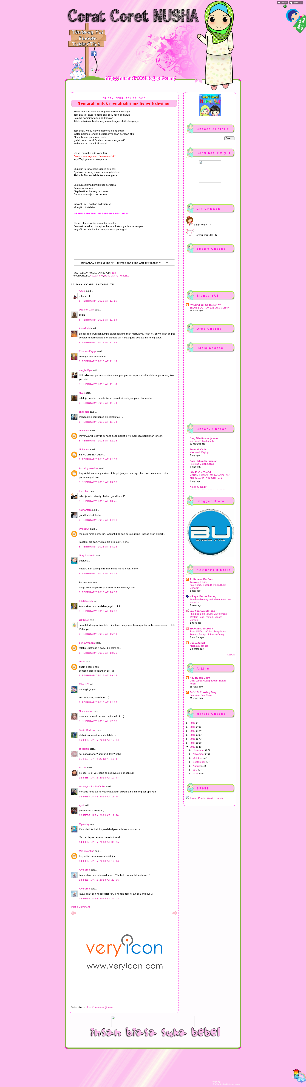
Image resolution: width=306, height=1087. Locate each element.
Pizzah (82, 767)
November (199, 753)
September (199, 761)
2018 (193, 727)
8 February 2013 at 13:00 (98, 482)
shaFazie (84, 411)
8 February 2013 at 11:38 (98, 342)
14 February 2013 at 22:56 (99, 879)
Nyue (82, 392)
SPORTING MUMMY (201, 628)
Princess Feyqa (87, 351)
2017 (193, 730)
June (196, 773)
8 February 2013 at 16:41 (98, 633)
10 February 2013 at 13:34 (99, 739)
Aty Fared (84, 869)
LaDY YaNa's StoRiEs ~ (203, 610)
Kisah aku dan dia (199, 645)
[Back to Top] (299, 1076)
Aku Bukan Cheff (200, 677)
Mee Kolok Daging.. (200, 452)
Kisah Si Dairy (198, 486)
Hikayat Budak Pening (203, 596)
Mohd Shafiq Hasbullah (117, 276)
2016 (193, 735)
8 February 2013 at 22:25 (98, 702)
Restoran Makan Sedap (202, 464)
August (197, 765)
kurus (82, 661)
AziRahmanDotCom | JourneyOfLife (202, 580)
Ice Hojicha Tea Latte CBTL (204, 441)
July (195, 769)
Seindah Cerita (198, 449)
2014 (193, 742)
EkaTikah (84, 491)
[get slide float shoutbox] (285, 7)
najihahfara (85, 509)
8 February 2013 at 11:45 (98, 361)
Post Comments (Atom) (99, 1007)
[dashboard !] (296, 3)
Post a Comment (80, 906)
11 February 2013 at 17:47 (99, 758)
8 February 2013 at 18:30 (98, 652)
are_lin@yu (85, 370)
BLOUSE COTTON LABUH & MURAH (209, 307)
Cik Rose (84, 619)
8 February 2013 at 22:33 (98, 721)
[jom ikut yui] (282, 3)
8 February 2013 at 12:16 (98, 440)
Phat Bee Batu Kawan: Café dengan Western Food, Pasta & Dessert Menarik (208, 616)
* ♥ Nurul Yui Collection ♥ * (205, 304)
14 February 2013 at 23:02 (99, 898)
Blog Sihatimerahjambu (204, 438)
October (198, 758)
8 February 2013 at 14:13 (98, 519)
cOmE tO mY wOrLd (201, 472)
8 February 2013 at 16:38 (98, 611)
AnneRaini (84, 328)
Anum (82, 290)
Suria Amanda (87, 642)
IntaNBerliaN (86, 601)
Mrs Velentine (86, 850)
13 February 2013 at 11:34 (99, 796)
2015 (193, 738)
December (199, 750)
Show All (230, 655)
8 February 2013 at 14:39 (98, 573)
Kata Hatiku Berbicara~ (203, 461)
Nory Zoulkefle (87, 555)
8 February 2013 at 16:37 (98, 592)
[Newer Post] (73, 914)
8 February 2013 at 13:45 (98, 501)
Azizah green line (88, 468)
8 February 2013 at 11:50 (98, 384)
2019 (193, 722)
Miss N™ (84, 684)
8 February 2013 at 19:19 (98, 675)
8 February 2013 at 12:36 (98, 459)
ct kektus (84, 748)
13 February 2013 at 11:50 (99, 815)
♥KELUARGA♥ (96, 276)
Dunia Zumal (197, 642)
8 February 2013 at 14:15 (98, 546)
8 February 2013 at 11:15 (98, 300)
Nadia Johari (86, 711)
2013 (193, 746)
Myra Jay (84, 824)
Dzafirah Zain (86, 309)
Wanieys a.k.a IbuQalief (92, 786)
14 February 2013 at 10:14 (99, 861)
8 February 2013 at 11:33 (98, 319)
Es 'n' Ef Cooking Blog (203, 692)
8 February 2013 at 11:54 (98, 402)
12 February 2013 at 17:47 (99, 777)
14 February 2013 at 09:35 (99, 842)
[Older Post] (174, 914)
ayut (81, 805)
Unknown (84, 430)
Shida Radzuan (87, 730)
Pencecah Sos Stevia (201, 695)
